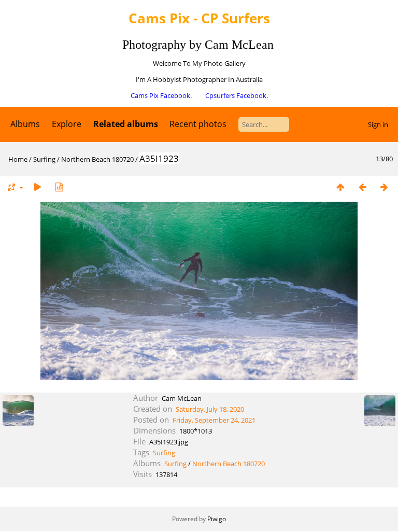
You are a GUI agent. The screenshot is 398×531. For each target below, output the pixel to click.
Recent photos (197, 124)
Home (17, 159)
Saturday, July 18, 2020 (210, 409)
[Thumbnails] (340, 187)
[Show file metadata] (59, 187)
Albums (25, 124)
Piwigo (216, 518)
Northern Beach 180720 (97, 159)
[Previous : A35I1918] (362, 187)
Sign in (378, 124)
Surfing (44, 159)
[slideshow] (37, 187)
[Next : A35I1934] (384, 187)
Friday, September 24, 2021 (214, 420)
